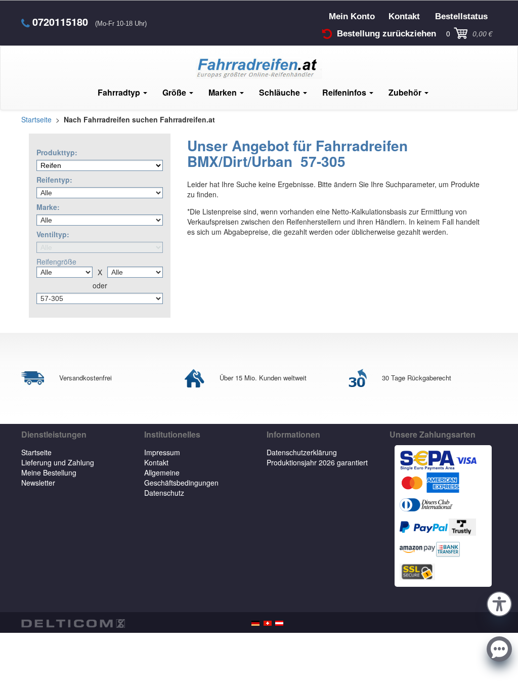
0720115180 (60, 21)
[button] (499, 602)
